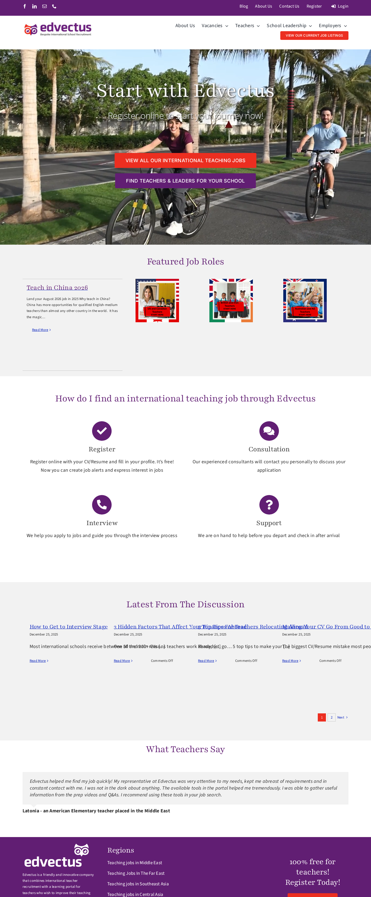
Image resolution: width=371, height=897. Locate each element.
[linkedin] (34, 6)
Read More (40, 329)
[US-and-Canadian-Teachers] (157, 281)
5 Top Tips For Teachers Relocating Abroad (253, 626)
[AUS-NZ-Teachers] (305, 281)
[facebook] (25, 6)
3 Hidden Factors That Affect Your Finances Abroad (180, 626)
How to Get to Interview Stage (69, 626)
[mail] (44, 6)
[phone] (54, 6)
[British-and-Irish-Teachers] (231, 281)
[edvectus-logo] (58, 23)
